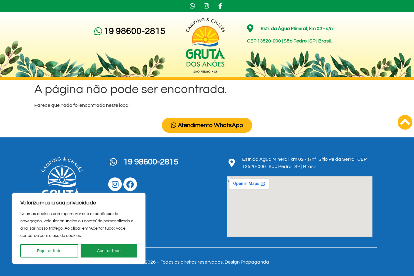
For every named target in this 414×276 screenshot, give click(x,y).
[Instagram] (115, 184)
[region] (78, 228)
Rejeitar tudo (49, 251)
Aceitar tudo (109, 251)
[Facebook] (130, 184)
